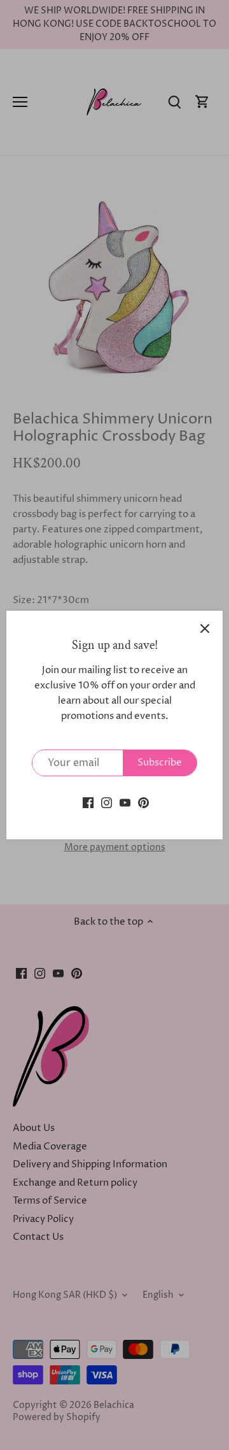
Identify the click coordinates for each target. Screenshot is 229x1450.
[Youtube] (125, 802)
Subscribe (159, 762)
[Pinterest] (143, 802)
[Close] (205, 629)
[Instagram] (106, 802)
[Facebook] (88, 802)
